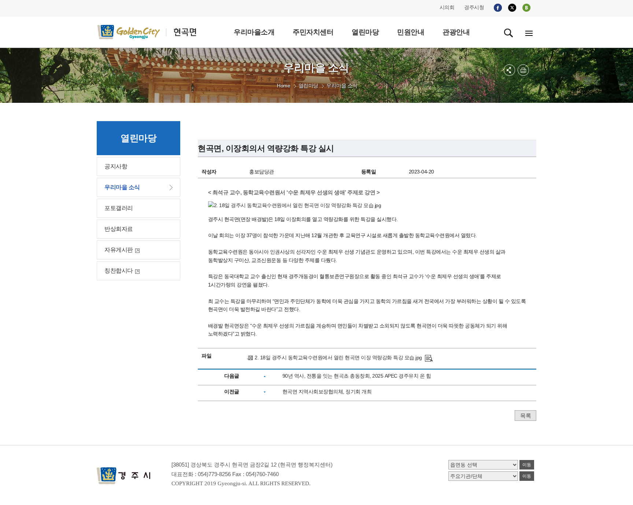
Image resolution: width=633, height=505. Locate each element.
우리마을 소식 (342, 86)
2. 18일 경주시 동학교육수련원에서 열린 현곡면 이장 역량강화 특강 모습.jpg (338, 357)
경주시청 (474, 7)
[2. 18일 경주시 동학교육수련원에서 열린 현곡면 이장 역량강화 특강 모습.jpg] (429, 357)
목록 (525, 415)
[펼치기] (509, 70)
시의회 (447, 7)
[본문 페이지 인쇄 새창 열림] (523, 70)
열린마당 (308, 86)
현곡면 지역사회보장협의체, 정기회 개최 (327, 391)
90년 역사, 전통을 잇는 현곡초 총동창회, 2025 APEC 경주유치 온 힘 (356, 376)
